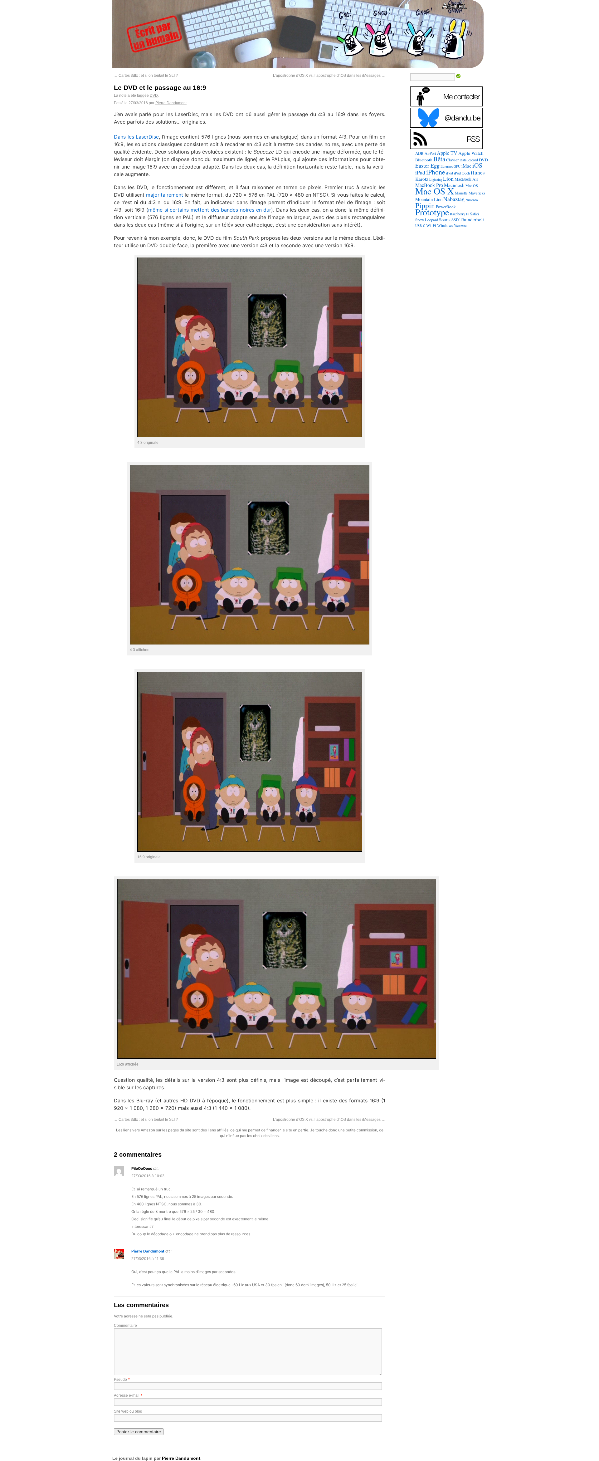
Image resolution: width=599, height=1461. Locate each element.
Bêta (439, 158)
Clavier (452, 160)
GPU (457, 166)
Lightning (435, 179)
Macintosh (454, 185)
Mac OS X (434, 191)
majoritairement (164, 195)
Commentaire (125, 1325)
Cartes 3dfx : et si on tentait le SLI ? (146, 75)
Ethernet (447, 166)
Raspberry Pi (459, 213)
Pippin (425, 205)
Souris (444, 220)
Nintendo (471, 200)
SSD (455, 220)
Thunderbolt (472, 219)
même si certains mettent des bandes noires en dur (209, 210)
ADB (419, 153)
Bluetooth (423, 160)
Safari (474, 213)
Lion (448, 178)
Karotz (421, 179)
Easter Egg (427, 165)
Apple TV (447, 153)
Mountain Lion (428, 199)
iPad (420, 172)
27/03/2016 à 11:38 (147, 1259)
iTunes (478, 172)
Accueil (454, 6)
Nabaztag (454, 199)
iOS (477, 165)
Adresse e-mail (126, 1395)
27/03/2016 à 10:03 (147, 1176)
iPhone (435, 171)
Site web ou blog (128, 1411)
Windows (445, 225)
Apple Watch (471, 153)
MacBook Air (466, 179)
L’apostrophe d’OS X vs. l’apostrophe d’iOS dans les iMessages (329, 75)
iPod (449, 172)
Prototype (432, 212)
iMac (466, 166)
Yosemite (460, 225)
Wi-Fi (431, 225)
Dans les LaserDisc (136, 137)
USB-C (420, 225)
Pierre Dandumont (171, 103)
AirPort (430, 153)
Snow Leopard (426, 220)
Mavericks (477, 193)
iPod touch (462, 172)
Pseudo (120, 1379)
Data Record (469, 159)
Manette (461, 193)
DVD (154, 95)
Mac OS (471, 185)
